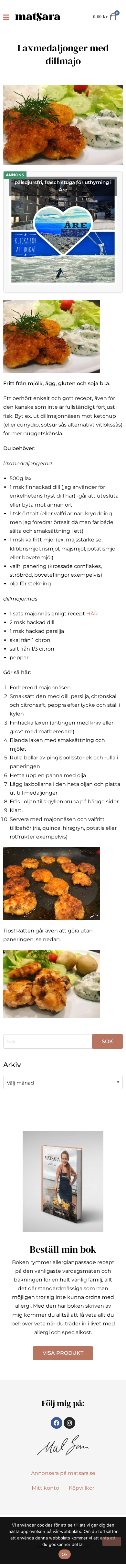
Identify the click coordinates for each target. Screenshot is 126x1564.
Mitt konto (45, 1488)
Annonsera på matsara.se (63, 1473)
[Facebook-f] (56, 1423)
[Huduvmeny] (7, 17)
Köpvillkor (81, 1488)
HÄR (92, 614)
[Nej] (111, 1541)
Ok (65, 1554)
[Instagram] (69, 1423)
